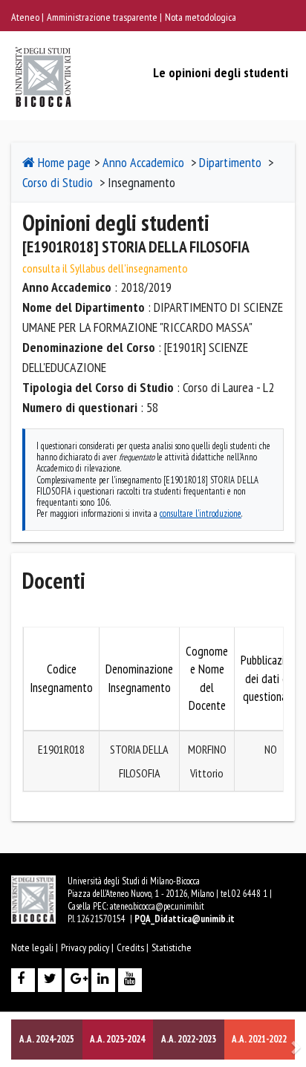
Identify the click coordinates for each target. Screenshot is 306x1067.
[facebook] (24, 980)
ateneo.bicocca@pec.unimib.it (157, 906)
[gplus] (78, 980)
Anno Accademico (143, 162)
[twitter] (51, 980)
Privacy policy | (87, 947)
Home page (63, 162)
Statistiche (172, 947)
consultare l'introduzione (200, 513)
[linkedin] (104, 980)
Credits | (133, 947)
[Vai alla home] (44, 60)
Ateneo (26, 17)
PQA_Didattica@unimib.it (184, 919)
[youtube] (131, 980)
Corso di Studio (57, 182)
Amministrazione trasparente (103, 17)
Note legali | (34, 947)
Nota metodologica (200, 17)
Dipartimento (230, 162)
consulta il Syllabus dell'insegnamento (105, 268)
